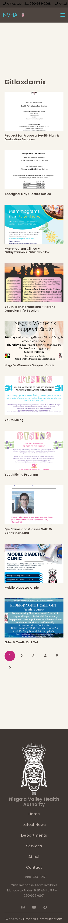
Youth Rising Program (21, 474)
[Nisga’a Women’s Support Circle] (34, 340)
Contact (34, 867)
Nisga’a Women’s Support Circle (29, 365)
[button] (62, 15)
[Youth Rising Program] (34, 450)
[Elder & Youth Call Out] (34, 617)
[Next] (10, 667)
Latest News (34, 824)
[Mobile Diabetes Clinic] (34, 563)
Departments (34, 835)
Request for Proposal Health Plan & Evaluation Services (32, 137)
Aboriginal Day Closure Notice (28, 194)
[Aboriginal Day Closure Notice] (34, 169)
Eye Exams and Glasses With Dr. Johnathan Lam (29, 531)
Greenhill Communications (43, 919)
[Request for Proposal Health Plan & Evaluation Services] (34, 111)
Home (34, 813)
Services (34, 846)
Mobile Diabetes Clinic (22, 587)
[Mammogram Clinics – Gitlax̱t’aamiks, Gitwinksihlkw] (34, 224)
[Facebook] (45, 907)
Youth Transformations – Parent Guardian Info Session (30, 309)
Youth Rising (14, 420)
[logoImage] (23, 15)
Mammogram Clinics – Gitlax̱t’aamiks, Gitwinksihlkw (27, 250)
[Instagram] (23, 907)
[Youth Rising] (34, 395)
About (34, 856)
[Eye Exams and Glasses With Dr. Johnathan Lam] (34, 504)
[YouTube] (34, 907)
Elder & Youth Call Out (21, 642)
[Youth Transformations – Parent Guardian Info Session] (34, 282)
